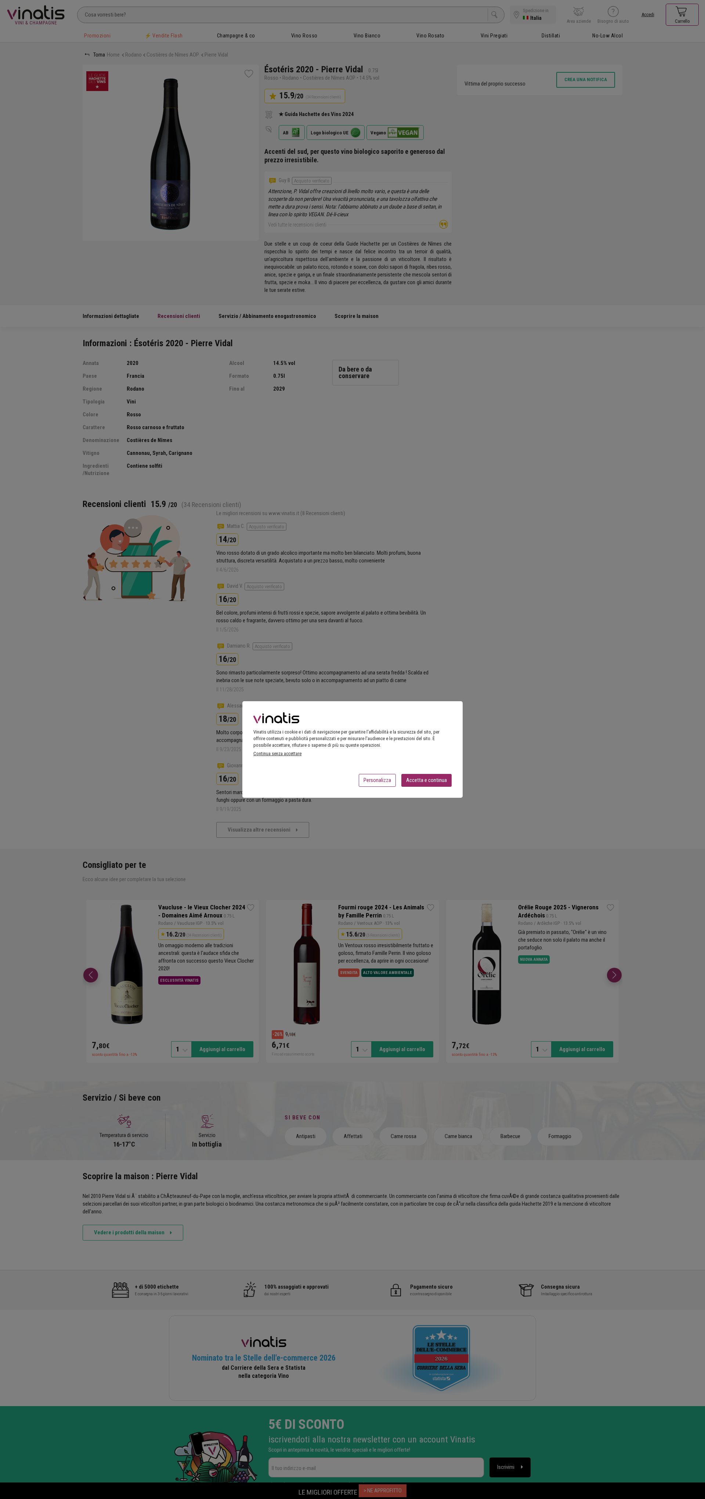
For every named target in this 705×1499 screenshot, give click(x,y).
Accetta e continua (426, 780)
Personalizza (377, 780)
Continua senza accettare (277, 753)
